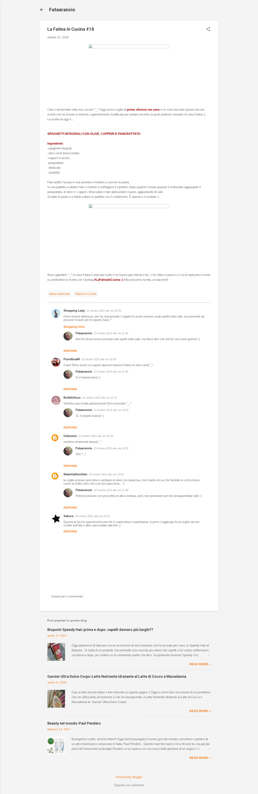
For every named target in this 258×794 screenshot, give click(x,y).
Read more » (200, 664)
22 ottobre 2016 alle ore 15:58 (98, 359)
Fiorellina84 (71, 359)
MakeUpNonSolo (75, 474)
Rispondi (70, 350)
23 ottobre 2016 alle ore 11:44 (111, 333)
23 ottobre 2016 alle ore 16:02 (96, 436)
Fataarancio (62, 10)
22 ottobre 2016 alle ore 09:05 (103, 310)
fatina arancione (59, 293)
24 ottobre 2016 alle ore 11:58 (111, 490)
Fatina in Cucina (85, 293)
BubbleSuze (72, 397)
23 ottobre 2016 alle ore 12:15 (99, 397)
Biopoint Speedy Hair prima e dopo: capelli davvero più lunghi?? (100, 629)
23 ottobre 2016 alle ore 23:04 (106, 474)
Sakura (68, 516)
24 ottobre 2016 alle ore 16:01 (92, 516)
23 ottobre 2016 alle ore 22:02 (111, 410)
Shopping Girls (74, 326)
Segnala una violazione (129, 785)
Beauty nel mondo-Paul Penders (74, 723)
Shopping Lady (74, 310)
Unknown (70, 436)
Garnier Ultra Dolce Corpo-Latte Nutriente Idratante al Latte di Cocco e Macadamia (116, 676)
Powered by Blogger (129, 777)
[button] (208, 29)
